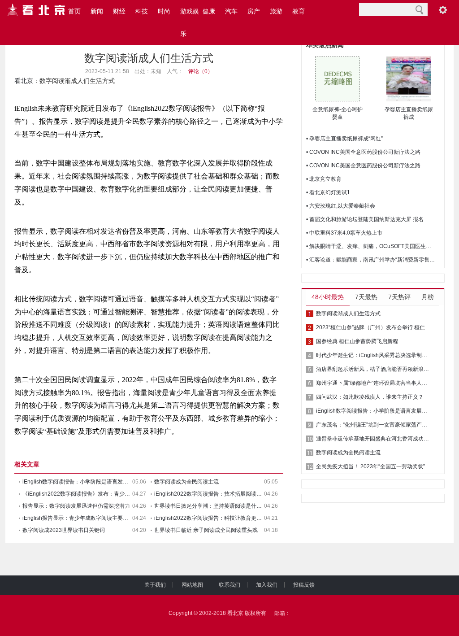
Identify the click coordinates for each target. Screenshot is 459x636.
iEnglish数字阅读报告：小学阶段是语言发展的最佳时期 (77, 482)
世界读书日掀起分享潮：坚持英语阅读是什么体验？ (209, 506)
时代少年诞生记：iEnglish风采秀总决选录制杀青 (374, 355)
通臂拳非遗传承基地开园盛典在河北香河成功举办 (374, 439)
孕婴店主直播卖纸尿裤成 (409, 113)
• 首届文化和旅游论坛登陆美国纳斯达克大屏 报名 (365, 219)
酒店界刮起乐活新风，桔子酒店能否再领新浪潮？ (374, 369)
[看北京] (36, 10)
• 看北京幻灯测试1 (328, 192)
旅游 (276, 11)
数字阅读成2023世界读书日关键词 (63, 530)
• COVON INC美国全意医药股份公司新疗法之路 (363, 152)
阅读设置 (443, 9)
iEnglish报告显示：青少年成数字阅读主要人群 (77, 518)
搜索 (419, 9)
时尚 (164, 11)
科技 (141, 11)
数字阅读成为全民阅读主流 (186, 482)
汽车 (231, 11)
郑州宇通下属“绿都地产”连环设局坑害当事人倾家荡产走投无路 (374, 383)
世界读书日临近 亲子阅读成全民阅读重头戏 (206, 530)
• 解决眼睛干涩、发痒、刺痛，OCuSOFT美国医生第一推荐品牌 (371, 246)
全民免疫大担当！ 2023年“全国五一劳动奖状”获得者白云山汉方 (374, 466)
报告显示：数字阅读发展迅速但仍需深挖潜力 (76, 506)
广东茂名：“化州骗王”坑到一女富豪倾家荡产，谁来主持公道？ (374, 425)
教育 (298, 11)
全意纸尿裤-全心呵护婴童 (337, 113)
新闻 (97, 11)
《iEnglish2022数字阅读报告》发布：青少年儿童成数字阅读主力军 (77, 494)
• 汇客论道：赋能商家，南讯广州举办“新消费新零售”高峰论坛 (371, 260)
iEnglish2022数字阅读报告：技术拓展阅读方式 (209, 494)
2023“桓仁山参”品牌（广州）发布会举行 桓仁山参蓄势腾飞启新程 (374, 327)
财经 (119, 11)
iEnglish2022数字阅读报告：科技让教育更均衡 (209, 518)
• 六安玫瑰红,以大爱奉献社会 (340, 206)
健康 (209, 11)
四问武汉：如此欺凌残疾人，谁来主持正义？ (370, 397)
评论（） (200, 71)
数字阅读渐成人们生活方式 (348, 313)
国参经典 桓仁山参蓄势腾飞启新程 (357, 341)
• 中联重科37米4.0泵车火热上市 (344, 233)
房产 (253, 11)
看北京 (23, 80)
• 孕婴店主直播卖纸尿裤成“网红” (344, 138)
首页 (74, 11)
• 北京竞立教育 (324, 179)
